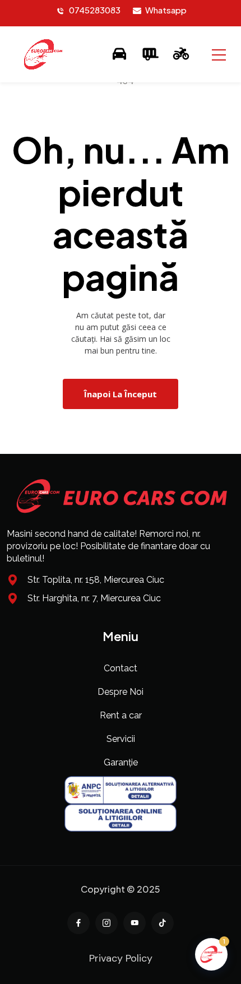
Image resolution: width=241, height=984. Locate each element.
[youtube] (134, 923)
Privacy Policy (120, 958)
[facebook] (78, 923)
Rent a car (121, 715)
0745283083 (95, 9)
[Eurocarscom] (43, 54)
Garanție (121, 762)
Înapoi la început (120, 394)
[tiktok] (162, 923)
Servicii (120, 739)
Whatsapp (166, 9)
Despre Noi (120, 691)
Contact (120, 668)
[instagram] (106, 923)
